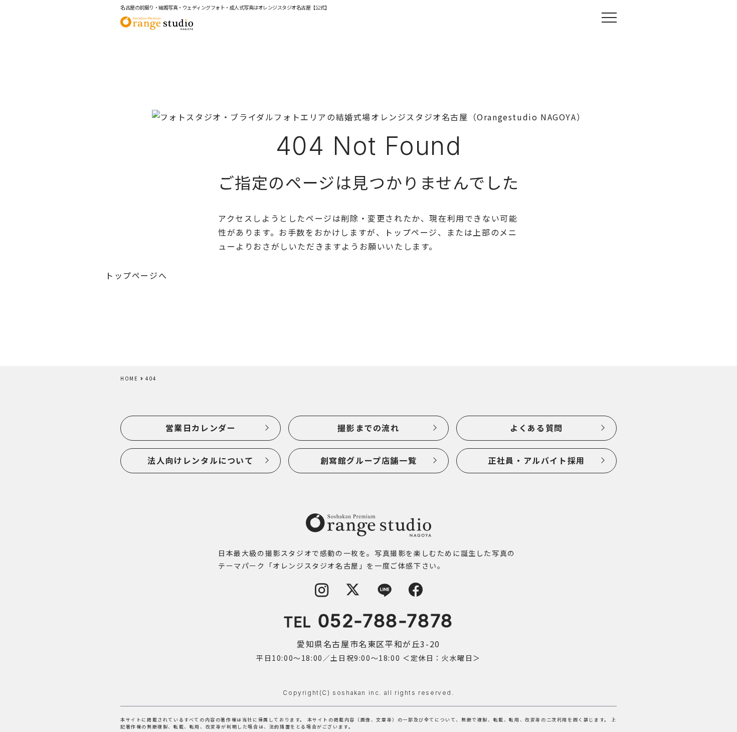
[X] (353, 594)
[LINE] (384, 594)
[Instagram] (321, 594)
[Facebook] (416, 594)
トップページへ (136, 275)
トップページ (411, 232)
